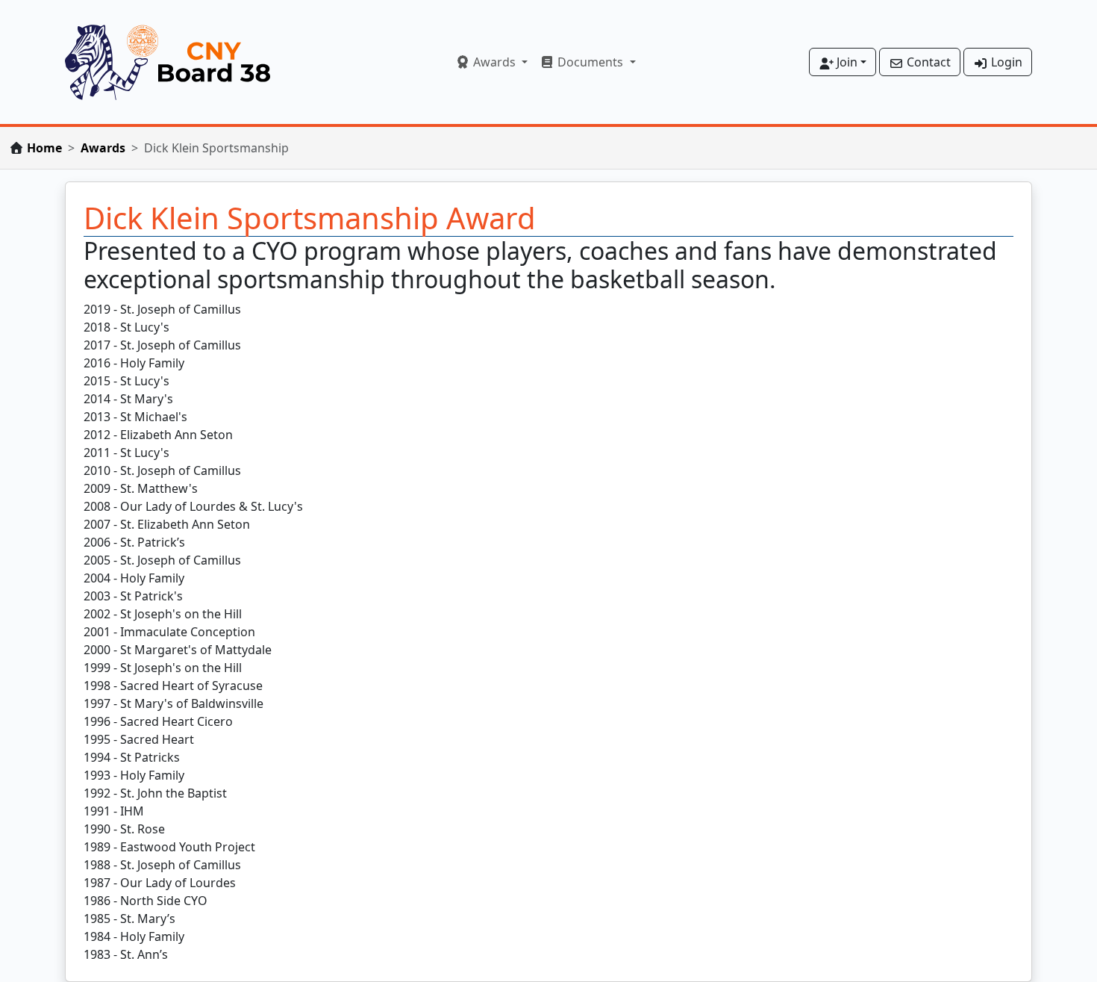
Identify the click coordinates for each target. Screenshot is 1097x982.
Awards (103, 148)
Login (1005, 62)
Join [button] (845, 62)
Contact (927, 62)
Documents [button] (590, 62)
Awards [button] (494, 62)
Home (44, 148)
